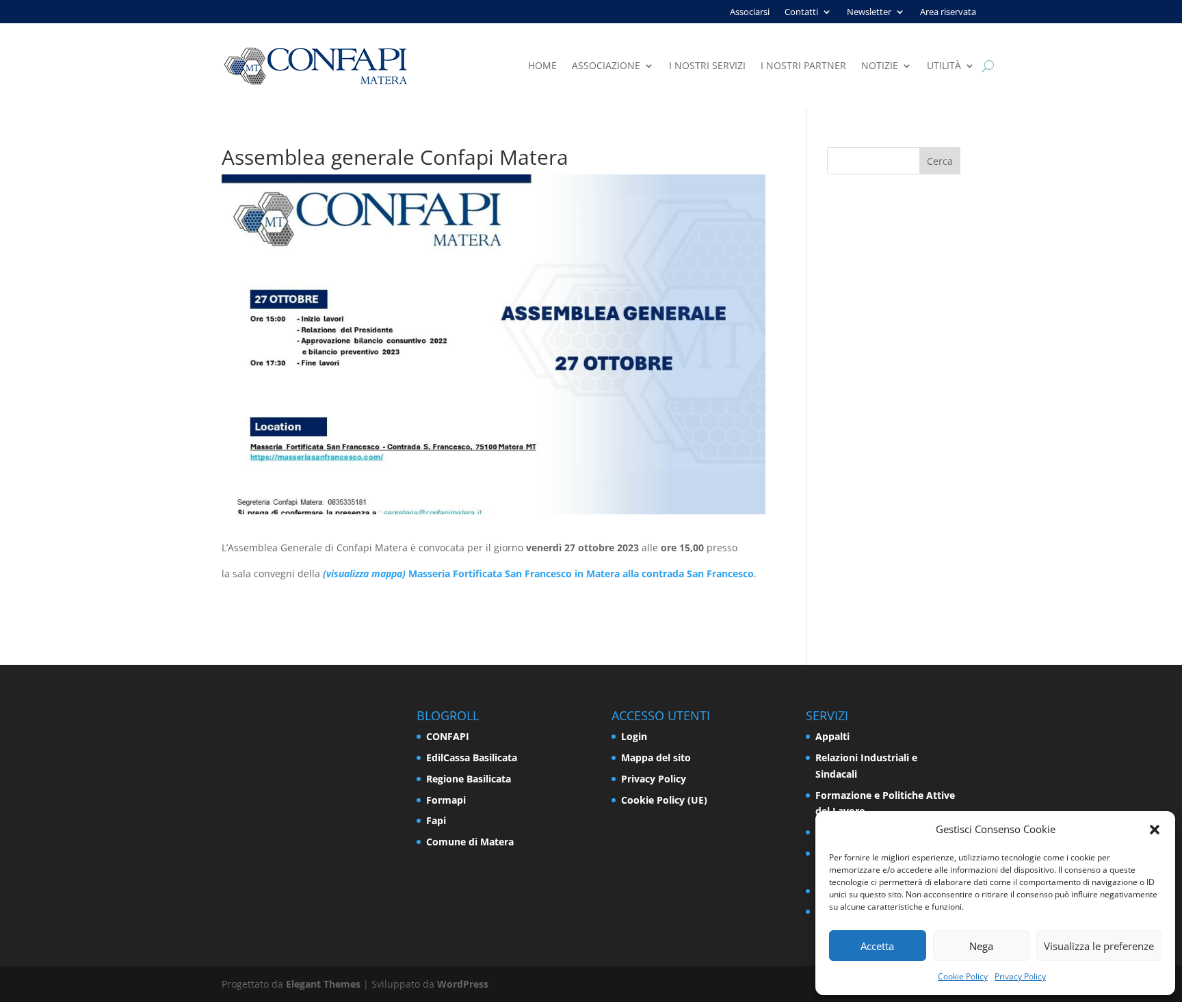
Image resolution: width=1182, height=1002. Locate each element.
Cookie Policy (963, 976)
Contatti (801, 12)
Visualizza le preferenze (1099, 946)
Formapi (446, 799)
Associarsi (750, 12)
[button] (1154, 829)
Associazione (606, 66)
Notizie (879, 66)
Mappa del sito (656, 757)
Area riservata (948, 12)
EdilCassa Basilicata (471, 757)
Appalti (832, 736)
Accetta (877, 946)
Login (634, 736)
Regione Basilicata (468, 778)
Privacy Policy (1020, 976)
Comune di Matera (470, 841)
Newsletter (869, 12)
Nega (981, 946)
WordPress (462, 983)
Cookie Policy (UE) (664, 799)
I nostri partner (803, 66)
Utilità (944, 66)
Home (542, 66)
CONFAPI (447, 736)
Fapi (436, 820)
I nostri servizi (707, 66)
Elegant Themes (323, 983)
